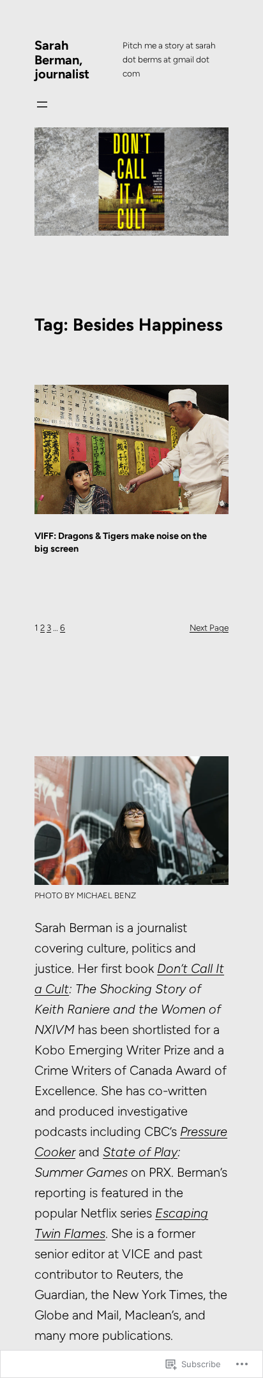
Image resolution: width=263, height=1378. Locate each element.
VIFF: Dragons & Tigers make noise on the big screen (120, 542)
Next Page (209, 627)
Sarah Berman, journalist (61, 60)
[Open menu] (42, 104)
